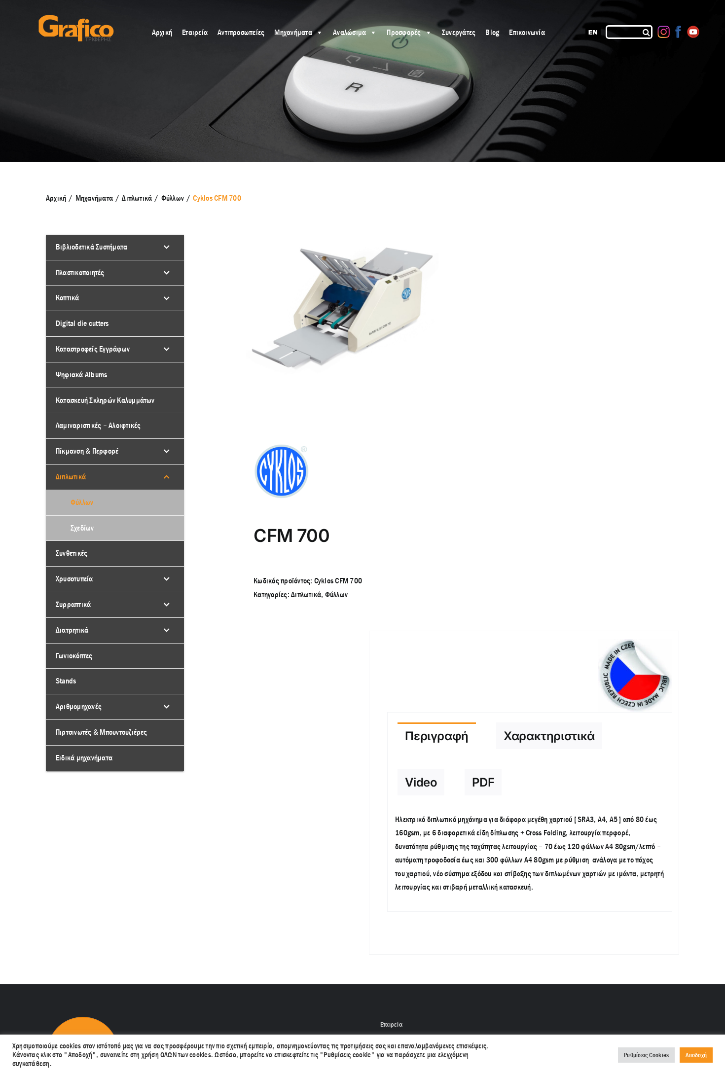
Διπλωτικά (306, 594)
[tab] (437, 735)
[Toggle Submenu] (166, 247)
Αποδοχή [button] (696, 1055)
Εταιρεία (195, 32)
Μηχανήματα (293, 32)
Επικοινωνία (527, 32)
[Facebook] (678, 32)
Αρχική (162, 32)
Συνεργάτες (458, 32)
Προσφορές (404, 32)
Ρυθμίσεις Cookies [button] (646, 1055)
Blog (492, 32)
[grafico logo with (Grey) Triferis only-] (75, 18)
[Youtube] (693, 32)
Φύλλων (336, 594)
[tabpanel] (529, 858)
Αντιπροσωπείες (241, 32)
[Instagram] (663, 32)
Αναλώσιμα (349, 32)
